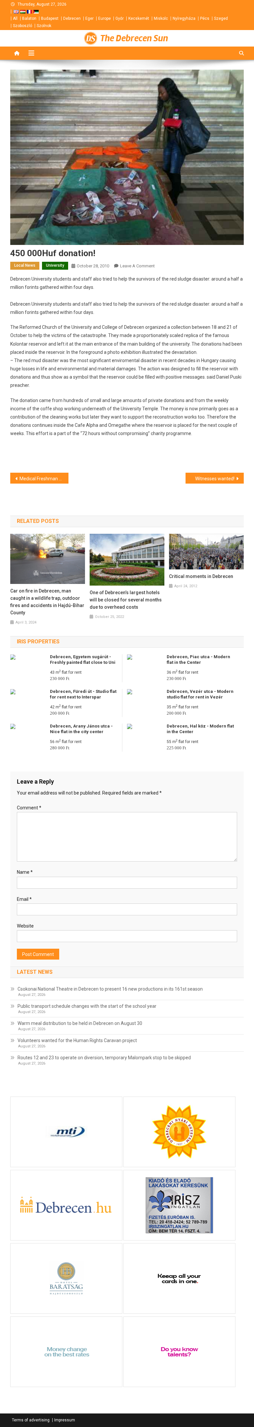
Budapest (50, 18)
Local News (24, 265)
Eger (89, 18)
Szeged (221, 18)
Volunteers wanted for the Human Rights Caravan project (77, 1040)
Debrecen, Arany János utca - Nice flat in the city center (81, 729)
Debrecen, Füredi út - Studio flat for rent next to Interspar (83, 694)
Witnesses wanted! (214, 478)
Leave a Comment (137, 265)
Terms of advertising (31, 1420)
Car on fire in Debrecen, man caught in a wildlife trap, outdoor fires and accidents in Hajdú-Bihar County (47, 601)
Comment (29, 807)
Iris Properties (38, 641)
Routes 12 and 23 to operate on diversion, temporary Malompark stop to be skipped (104, 1057)
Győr (119, 18)
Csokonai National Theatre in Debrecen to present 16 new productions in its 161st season (110, 989)
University (55, 265)
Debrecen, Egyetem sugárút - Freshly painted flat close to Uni (82, 659)
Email (24, 899)
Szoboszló (22, 25)
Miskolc (161, 18)
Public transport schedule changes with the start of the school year (87, 1006)
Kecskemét (138, 18)
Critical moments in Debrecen (201, 576)
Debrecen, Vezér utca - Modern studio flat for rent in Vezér (200, 694)
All (15, 18)
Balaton (29, 18)
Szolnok (44, 25)
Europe (104, 18)
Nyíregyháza (184, 18)
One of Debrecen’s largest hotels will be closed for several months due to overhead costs (126, 600)
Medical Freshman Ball (43, 478)
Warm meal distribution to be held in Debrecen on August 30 (80, 1023)
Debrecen (72, 18)
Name (25, 872)
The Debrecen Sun (134, 38)
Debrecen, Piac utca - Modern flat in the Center (198, 659)
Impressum (64, 1420)
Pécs (204, 18)
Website (25, 926)
